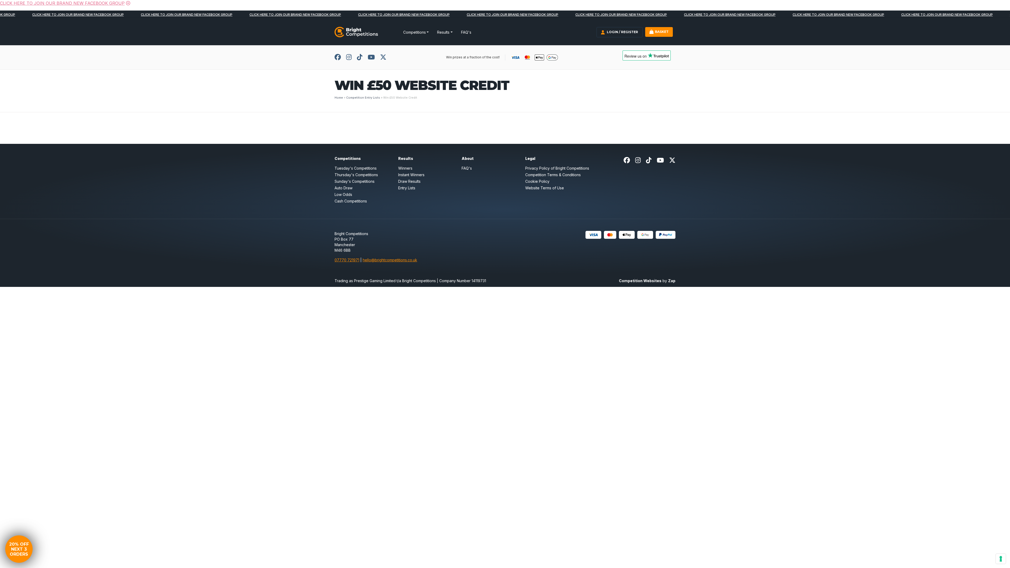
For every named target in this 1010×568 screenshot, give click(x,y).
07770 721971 (347, 260)
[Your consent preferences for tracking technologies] (1001, 559)
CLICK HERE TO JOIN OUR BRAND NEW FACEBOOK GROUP (62, 3)
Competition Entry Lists (363, 97)
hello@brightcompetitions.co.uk (390, 260)
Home (339, 97)
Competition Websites (640, 280)
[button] (19, 549)
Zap (671, 280)
